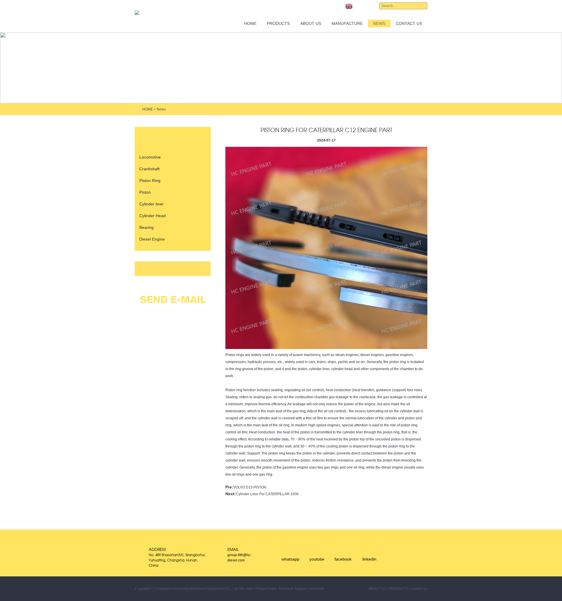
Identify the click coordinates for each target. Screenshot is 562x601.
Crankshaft (149, 168)
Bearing (146, 227)
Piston (145, 192)
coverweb (316, 589)
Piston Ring (149, 180)
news (379, 23)
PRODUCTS (278, 23)
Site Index (246, 589)
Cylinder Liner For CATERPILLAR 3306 (267, 494)
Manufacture (347, 23)
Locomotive (150, 157)
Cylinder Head (152, 215)
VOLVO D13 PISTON (249, 487)
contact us (409, 23)
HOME (250, 23)
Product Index (266, 589)
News (161, 109)
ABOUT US (310, 23)
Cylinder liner (151, 204)
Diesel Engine (152, 239)
